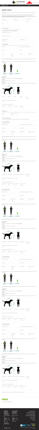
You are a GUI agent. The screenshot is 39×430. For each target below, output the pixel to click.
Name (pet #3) (4, 195)
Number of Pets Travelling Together (14, 114)
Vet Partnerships (32, 411)
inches (27, 97)
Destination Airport (22, 39)
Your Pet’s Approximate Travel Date (6, 32)
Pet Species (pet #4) (4, 259)
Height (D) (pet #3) (22, 241)
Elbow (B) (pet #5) (10, 376)
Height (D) (21, 96)
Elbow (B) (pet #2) (10, 174)
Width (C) (15, 96)
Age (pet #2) (3, 131)
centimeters (28, 98)
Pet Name (3, 50)
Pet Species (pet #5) (4, 326)
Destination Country (5, 39)
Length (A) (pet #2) (4, 174)
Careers (33, 420)
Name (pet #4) (4, 262)
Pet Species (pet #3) (4, 191)
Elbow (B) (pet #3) (10, 241)
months (13, 133)
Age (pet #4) (3, 266)
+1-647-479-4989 (25, 5)
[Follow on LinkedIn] (7, 5)
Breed (21, 50)
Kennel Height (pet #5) (16, 386)
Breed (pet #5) (22, 330)
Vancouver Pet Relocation (30, 415)
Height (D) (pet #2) (22, 174)
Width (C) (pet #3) (16, 241)
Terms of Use (32, 418)
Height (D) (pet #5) (22, 376)
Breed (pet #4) (22, 262)
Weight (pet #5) (22, 333)
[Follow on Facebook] (5, 5)
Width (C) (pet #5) (16, 376)
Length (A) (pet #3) (4, 241)
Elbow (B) (9, 96)
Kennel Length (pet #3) (4, 251)
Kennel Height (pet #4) (16, 319)
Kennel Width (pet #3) (10, 251)
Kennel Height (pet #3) (16, 251)
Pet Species (3, 46)
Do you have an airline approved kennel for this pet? (8, 100)
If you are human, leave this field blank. (7, 401)
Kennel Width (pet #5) (10, 386)
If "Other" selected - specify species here (25, 46)
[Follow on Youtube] (3, 5)
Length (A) (3, 96)
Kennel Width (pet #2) (10, 184)
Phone (3, 23)
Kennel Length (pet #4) (4, 319)
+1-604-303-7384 (19, 5)
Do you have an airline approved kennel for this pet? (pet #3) (9, 245)
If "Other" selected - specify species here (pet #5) (26, 326)
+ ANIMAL (3, 113)
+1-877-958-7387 (32, 5)
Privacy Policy (32, 417)
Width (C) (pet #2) (16, 174)
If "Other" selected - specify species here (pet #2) (26, 124)
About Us (35, 2)
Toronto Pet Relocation (31, 414)
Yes (3, 102)
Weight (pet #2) (22, 131)
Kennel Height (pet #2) (16, 184)
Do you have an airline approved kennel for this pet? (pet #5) (9, 380)
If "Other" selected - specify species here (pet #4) (26, 259)
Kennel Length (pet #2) (4, 184)
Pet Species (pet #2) (4, 124)
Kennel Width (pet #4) (10, 319)
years (12, 134)
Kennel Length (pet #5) (4, 386)
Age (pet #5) (3, 333)
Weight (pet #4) (22, 266)
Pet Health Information (31, 412)
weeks (12, 132)
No (3, 101)
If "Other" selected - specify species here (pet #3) (26, 191)
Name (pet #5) (4, 330)
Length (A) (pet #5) (4, 376)
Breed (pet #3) (22, 195)
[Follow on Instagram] (2, 5)
